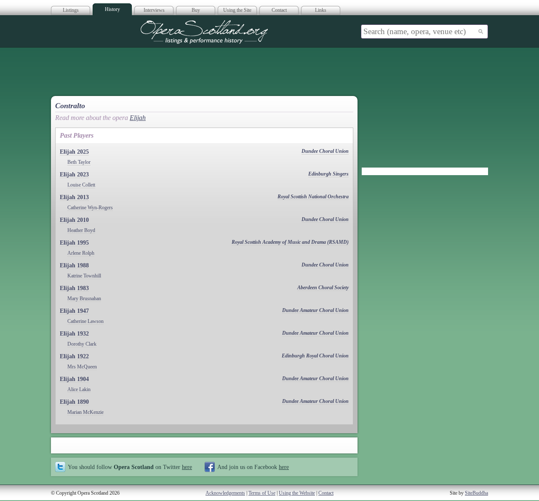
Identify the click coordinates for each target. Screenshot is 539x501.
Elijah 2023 (74, 174)
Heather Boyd (81, 230)
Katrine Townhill (84, 276)
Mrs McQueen (82, 367)
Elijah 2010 (74, 220)
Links (320, 10)
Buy (196, 10)
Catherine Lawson (85, 321)
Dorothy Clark (81, 344)
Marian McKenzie (85, 412)
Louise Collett (81, 185)
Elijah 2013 (74, 197)
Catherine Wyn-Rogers (90, 208)
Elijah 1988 (74, 265)
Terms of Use (261, 493)
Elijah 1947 (74, 311)
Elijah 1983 (74, 288)
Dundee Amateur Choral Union (315, 310)
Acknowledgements (225, 493)
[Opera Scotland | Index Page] (204, 32)
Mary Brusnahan (84, 298)
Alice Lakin (79, 389)
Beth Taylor (79, 162)
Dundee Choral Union (325, 151)
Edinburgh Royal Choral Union (315, 356)
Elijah (138, 117)
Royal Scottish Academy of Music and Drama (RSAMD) (290, 242)
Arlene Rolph (80, 253)
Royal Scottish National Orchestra (313, 197)
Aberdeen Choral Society (323, 287)
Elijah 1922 (74, 356)
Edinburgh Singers (328, 174)
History (112, 9)
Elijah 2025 (74, 152)
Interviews (154, 10)
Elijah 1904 (74, 379)
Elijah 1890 (74, 402)
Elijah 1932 (74, 333)
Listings (71, 10)
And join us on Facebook (253, 467)
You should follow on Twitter (130, 467)
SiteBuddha (476, 493)
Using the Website (297, 493)
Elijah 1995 (74, 243)
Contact (279, 10)
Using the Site (237, 10)
